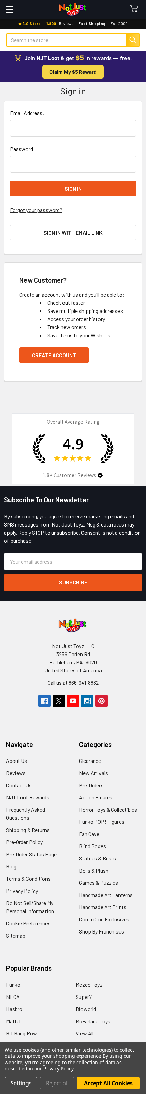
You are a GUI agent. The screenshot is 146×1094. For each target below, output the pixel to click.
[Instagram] (87, 701)
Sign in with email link (73, 232)
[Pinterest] (101, 701)
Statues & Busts (97, 858)
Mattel (13, 1021)
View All (84, 1033)
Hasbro (14, 1009)
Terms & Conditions (28, 878)
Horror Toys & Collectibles (108, 809)
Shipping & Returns (28, 830)
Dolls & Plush (93, 870)
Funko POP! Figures (101, 821)
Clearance (90, 760)
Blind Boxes (92, 846)
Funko (13, 984)
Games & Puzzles (98, 882)
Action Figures (95, 797)
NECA (13, 996)
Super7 (84, 996)
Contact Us (19, 785)
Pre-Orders (91, 785)
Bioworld (86, 1009)
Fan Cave (89, 834)
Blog (11, 866)
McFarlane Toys (93, 1021)
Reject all (57, 1083)
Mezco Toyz (89, 984)
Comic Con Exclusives (104, 919)
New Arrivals (93, 773)
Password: (22, 149)
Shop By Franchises (101, 931)
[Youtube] (73, 701)
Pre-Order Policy (24, 842)
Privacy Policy (22, 890)
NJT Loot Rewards (27, 797)
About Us (16, 760)
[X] (59, 701)
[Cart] (135, 9)
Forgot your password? (36, 210)
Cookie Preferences (28, 923)
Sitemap (15, 935)
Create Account (54, 355)
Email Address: (27, 113)
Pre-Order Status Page (31, 854)
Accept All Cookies (108, 1083)
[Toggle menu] (9, 9)
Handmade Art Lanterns (106, 895)
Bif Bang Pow (21, 1033)
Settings (21, 1083)
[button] (100, 475)
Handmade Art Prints (102, 907)
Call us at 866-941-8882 (73, 682)
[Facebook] (44, 701)
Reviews (16, 773)
